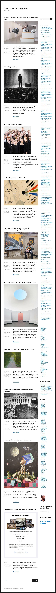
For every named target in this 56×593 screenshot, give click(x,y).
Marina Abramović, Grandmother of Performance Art (46, 268)
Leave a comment (7, 53)
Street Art (42, 368)
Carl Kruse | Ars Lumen (16, 8)
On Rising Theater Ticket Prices (46, 116)
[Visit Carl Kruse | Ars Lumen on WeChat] (45, 523)
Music (7, 209)
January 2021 (43, 478)
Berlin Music (6, 265)
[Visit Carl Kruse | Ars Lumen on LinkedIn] (49, 521)
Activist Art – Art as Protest (46, 303)
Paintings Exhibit (7, 376)
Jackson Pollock (44, 354)
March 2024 (43, 435)
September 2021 (44, 469)
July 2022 (42, 457)
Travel (42, 371)
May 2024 (42, 432)
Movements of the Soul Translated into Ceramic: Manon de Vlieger (46, 284)
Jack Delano (43, 353)
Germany (42, 348)
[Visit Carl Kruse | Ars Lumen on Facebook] (40, 521)
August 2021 (43, 470)
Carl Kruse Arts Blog (7, 108)
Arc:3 (4, 211)
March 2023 (43, 448)
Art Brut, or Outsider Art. (45, 187)
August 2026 (43, 402)
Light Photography (44, 355)
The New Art (43, 125)
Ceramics (42, 338)
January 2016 (43, 487)
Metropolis (43, 238)
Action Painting (43, 328)
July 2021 (42, 471)
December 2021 (43, 465)
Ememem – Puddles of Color (46, 143)
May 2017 (42, 484)
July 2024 (42, 430)
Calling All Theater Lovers (45, 141)
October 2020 (43, 481)
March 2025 (43, 421)
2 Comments (6, 496)
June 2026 (43, 404)
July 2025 (42, 416)
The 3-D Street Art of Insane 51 (46, 210)
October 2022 (43, 454)
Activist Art (43, 329)
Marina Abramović (44, 356)
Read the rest (16, 59)
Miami (42, 359)
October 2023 (43, 440)
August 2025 (43, 415)
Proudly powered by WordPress (18, 588)
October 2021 (43, 468)
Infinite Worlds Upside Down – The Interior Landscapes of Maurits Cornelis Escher (46, 318)
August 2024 (43, 429)
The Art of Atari (43, 259)
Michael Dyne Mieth (7, 565)
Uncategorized (43, 372)
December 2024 (44, 424)
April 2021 (43, 474)
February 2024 (43, 436)
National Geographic (44, 362)
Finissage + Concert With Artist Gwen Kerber (19, 349)
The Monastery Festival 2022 (46, 218)
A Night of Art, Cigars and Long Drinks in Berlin (20, 509)
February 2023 (43, 449)
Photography (43, 363)
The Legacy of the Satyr (45, 261)
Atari (42, 335)
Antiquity (42, 330)
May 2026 (43, 405)
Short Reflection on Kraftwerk (46, 240)
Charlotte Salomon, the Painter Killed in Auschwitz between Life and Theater (46, 297)
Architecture (43, 331)
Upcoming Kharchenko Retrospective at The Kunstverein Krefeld (45, 235)
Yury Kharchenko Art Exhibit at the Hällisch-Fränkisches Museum (46, 128)
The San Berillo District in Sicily (46, 222)
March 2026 (43, 407)
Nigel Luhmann (6, 212)
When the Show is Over (45, 193)
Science (42, 367)
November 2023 (44, 439)
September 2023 (44, 441)
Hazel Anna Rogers (44, 351)
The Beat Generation (44, 369)
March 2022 (43, 462)
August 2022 (43, 456)
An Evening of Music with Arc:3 (14, 178)
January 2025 (43, 423)
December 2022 (44, 452)
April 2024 (43, 433)
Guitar (5, 263)
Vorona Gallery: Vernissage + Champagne (18, 440)
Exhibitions (7, 48)
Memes (42, 357)
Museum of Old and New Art (46, 290)
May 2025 (42, 419)
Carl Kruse (43, 337)
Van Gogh (43, 373)
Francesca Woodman (44, 347)
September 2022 (44, 455)
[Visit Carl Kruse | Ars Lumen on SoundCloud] (43, 523)
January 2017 (43, 485)
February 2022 (43, 463)
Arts (4, 48)
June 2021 (42, 472)
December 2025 (44, 411)
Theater (7, 107)
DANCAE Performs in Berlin (46, 108)
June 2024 (43, 431)
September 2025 (44, 414)
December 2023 (43, 438)
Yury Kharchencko (44, 376)
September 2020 (44, 482)
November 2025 (44, 412)
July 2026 (42, 403)
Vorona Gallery (6, 495)
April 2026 (43, 406)
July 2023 (42, 444)
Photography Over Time (45, 151)
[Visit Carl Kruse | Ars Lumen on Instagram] (44, 521)
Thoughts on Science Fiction (46, 195)
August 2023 (43, 443)
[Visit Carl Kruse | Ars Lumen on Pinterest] (40, 523)
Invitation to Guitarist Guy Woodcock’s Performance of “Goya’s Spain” (17, 229)
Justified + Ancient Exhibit (45, 200)
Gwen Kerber (6, 375)
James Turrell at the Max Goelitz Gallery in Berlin (20, 282)
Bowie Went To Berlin (45, 106)
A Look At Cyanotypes (45, 69)
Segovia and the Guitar (45, 242)
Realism (42, 365)
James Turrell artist (7, 332)
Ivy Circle (7, 211)
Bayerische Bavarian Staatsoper (6, 425)
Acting (5, 107)
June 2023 (43, 445)
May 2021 (42, 473)
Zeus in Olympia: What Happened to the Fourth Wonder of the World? (46, 203)
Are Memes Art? (44, 278)
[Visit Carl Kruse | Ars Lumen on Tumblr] (47, 521)
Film (42, 346)
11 (11, 580)
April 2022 (43, 461)
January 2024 (43, 437)
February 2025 (43, 422)
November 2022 (44, 453)
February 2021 (43, 477)
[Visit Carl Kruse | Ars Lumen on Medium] (42, 521)
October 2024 (43, 427)
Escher (42, 343)
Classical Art (43, 340)
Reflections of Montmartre (45, 257)
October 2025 (43, 413)
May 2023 (42, 446)
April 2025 (43, 420)
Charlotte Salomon (44, 339)
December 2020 (44, 479)
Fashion (42, 345)
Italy (42, 352)
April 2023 (43, 447)
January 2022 (43, 464)
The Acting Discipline (11, 67)
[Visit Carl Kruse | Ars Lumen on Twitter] (46, 521)
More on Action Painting (45, 311)
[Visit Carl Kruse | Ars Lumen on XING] (50, 521)
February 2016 (43, 486)
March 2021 (43, 476)
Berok (42, 388)
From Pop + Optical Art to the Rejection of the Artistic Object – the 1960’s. (46, 272)
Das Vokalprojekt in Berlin (13, 124)
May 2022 (42, 460)
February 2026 (43, 408)
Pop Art (42, 364)
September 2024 (44, 428)
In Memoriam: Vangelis (45, 220)
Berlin (5, 159)
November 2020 (44, 480)
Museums (43, 360)
